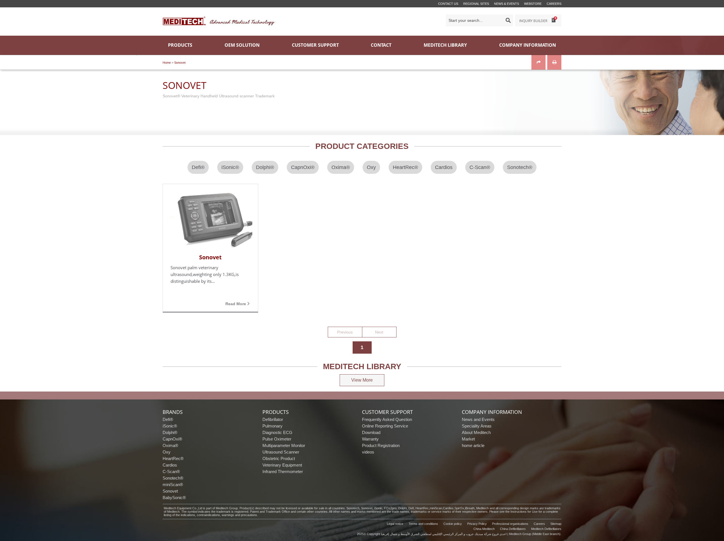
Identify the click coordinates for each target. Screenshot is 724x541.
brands (173, 412)
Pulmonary (272, 426)
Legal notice (395, 523)
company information (492, 412)
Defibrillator (272, 419)
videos (368, 452)
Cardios (170, 465)
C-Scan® (171, 471)
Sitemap (555, 523)
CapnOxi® (172, 439)
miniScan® (173, 484)
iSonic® (170, 426)
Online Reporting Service (385, 426)
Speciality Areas (477, 426)
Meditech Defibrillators (546, 529)
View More (362, 380)
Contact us (448, 3)
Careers (554, 3)
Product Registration (381, 445)
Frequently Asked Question (387, 419)
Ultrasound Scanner (280, 452)
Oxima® (170, 445)
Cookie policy (452, 523)
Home (167, 62)
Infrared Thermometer (282, 471)
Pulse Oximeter (276, 439)
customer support (387, 412)
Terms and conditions (423, 523)
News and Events (478, 419)
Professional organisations (510, 523)
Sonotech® (173, 478)
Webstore (533, 3)
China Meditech (484, 529)
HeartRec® (173, 458)
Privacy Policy (477, 523)
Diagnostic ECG (277, 432)
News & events (506, 3)
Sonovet (180, 62)
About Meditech (476, 432)
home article (473, 445)
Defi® (168, 419)
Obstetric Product (278, 458)
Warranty (370, 439)
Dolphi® (170, 432)
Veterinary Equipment (282, 465)
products (275, 412)
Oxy (167, 452)
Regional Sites (476, 3)
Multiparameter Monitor (283, 445)
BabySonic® (174, 497)
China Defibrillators (513, 529)
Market (468, 439)
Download (371, 432)
